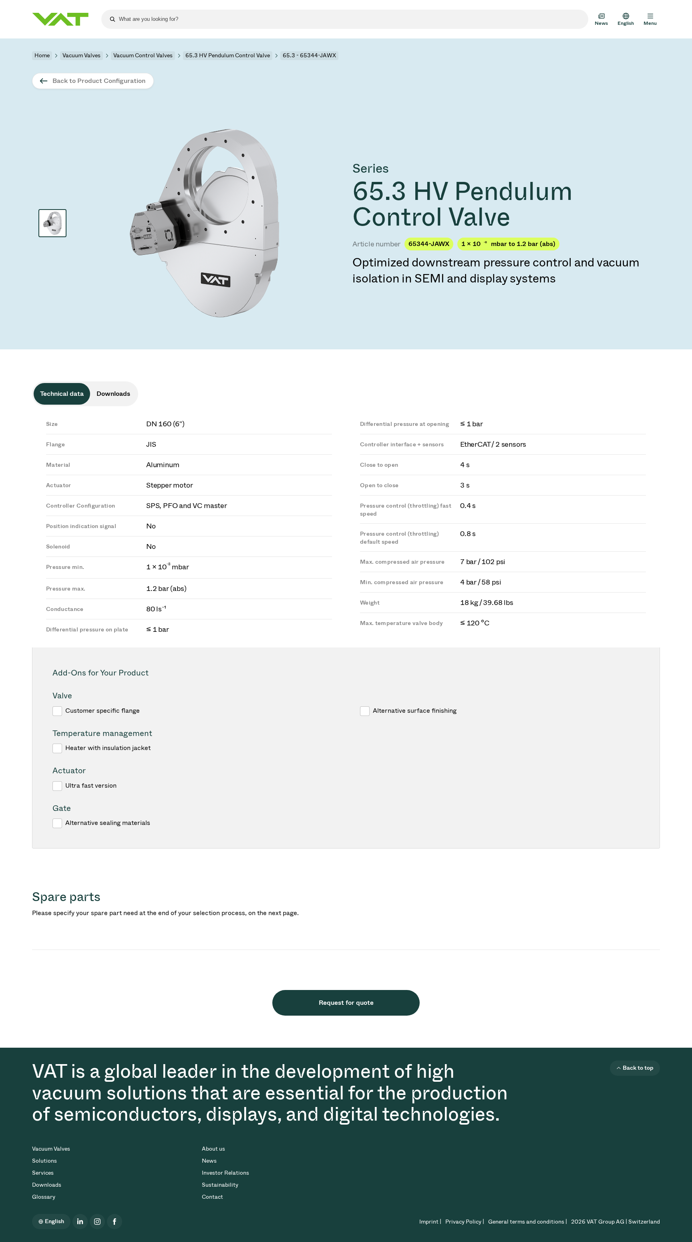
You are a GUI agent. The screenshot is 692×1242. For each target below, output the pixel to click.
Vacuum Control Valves (143, 55)
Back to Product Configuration (98, 81)
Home (42, 55)
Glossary (43, 1197)
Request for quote (346, 1002)
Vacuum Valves (81, 55)
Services (43, 1172)
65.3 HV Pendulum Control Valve (227, 55)
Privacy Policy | (464, 1221)
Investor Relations (225, 1172)
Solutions (44, 1160)
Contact (212, 1197)
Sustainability (220, 1185)
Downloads (46, 1185)
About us (213, 1148)
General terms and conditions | (527, 1221)
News (209, 1160)
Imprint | (430, 1221)
